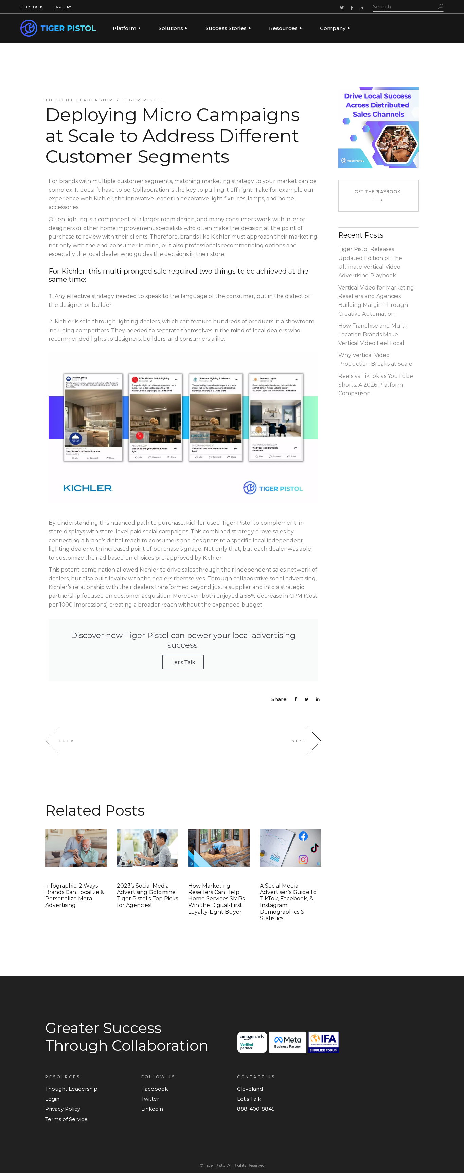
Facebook (154, 1089)
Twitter (150, 1099)
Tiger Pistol (144, 100)
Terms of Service (66, 1119)
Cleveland (250, 1089)
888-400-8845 (256, 1109)
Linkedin (152, 1109)
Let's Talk (183, 662)
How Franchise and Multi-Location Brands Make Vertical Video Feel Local (373, 334)
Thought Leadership (79, 100)
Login (52, 1099)
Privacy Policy (62, 1109)
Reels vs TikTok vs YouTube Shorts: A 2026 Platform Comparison (375, 385)
